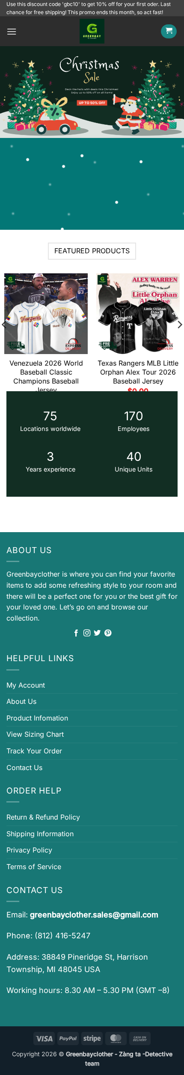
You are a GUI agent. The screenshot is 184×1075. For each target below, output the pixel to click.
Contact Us (24, 767)
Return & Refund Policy (43, 817)
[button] (11, 31)
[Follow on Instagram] (86, 633)
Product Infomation (37, 718)
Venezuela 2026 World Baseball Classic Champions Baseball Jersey (46, 376)
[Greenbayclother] (92, 31)
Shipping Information (40, 833)
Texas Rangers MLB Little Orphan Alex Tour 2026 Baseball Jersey (138, 372)
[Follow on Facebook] (76, 633)
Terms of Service (33, 866)
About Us (21, 701)
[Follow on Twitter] (97, 633)
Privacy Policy (29, 850)
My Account (25, 685)
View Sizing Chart (35, 734)
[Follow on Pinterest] (107, 633)
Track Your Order (34, 751)
